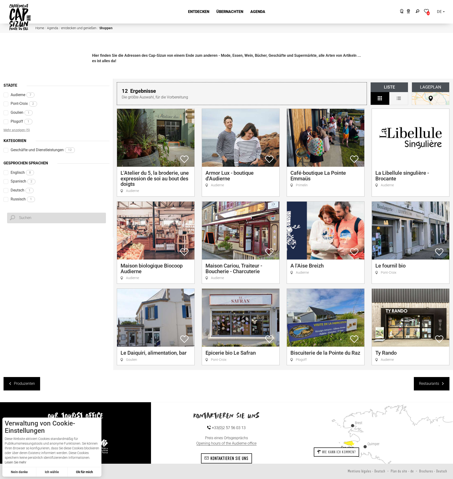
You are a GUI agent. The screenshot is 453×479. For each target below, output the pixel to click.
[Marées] (400, 12)
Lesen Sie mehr (15, 462)
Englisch (21, 172)
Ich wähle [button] (52, 472)
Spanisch (21, 181)
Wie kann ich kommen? (338, 452)
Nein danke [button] (19, 472)
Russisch (21, 199)
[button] (199, 12)
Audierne (21, 95)
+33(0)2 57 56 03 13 (228, 428)
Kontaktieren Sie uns (228, 458)
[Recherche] (418, 12)
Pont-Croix (22, 103)
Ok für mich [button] (84, 472)
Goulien (20, 112)
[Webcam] (410, 12)
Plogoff (20, 121)
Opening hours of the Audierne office (226, 443)
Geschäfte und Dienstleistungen (41, 150)
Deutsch (20, 190)
